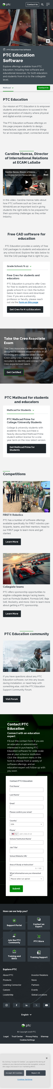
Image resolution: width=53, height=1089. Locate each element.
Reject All (36, 1073)
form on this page (28, 302)
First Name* (15, 786)
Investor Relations (39, 975)
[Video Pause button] (48, 41)
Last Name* (15, 795)
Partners (35, 985)
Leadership (8, 995)
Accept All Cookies (14, 1073)
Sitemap (44, 1036)
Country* (13, 821)
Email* (12, 803)
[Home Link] (4, 50)
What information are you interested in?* (25, 874)
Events (34, 990)
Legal (6, 1036)
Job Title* (14, 847)
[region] (25, 1070)
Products (7, 980)
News (34, 980)
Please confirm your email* (21, 812)
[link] (43, 88)
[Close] (46, 1058)
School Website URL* (18, 856)
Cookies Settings (27, 1040)
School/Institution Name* (21, 839)
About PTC (8, 975)
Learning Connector (12, 985)
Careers (6, 990)
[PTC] (26, 1026)
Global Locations (39, 995)
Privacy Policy (32, 1036)
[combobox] (15, 834)
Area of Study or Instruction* (22, 865)
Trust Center (17, 1036)
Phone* (13, 830)
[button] (26, 824)
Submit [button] (16, 888)
